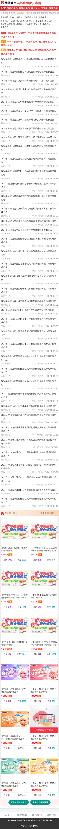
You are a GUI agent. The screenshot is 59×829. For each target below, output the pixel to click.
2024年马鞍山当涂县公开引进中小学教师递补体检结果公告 (28, 111)
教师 (35, 17)
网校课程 (52, 13)
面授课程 (44, 13)
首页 (7, 815)
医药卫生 (53, 8)
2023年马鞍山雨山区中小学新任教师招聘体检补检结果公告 (28, 406)
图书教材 (36, 13)
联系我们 (37, 815)
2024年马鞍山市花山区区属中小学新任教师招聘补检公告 (27, 310)
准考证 (3, 24)
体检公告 (42, 17)
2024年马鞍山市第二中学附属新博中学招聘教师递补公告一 (28, 102)
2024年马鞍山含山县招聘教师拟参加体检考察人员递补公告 (28, 301)
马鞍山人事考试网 (8, 3)
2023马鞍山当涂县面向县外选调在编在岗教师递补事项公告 (28, 490)
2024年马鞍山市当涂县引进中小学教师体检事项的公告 (26, 230)
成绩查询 (20, 24)
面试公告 (37, 24)
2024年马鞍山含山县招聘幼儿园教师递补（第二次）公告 (27, 80)
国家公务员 (24, 8)
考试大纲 (24, 21)
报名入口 (48, 21)
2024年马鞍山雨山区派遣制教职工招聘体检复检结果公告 (27, 128)
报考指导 (39, 21)
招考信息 (4, 13)
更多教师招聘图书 (48, 513)
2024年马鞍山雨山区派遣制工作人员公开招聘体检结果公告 (28, 137)
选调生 (44, 8)
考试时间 (11, 24)
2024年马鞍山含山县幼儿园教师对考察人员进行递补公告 (27, 120)
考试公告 (15, 21)
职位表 (32, 21)
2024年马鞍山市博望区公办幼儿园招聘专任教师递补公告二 (28, 72)
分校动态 (28, 13)
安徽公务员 (12, 8)
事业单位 (35, 8)
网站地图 (22, 815)
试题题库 (20, 13)
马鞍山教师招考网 (29, 3)
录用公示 (4, 27)
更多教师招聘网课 (40, 802)
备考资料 (12, 13)
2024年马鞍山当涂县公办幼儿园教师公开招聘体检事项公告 (28, 221)
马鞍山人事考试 (16, 17)
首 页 (3, 8)
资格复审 (29, 24)
